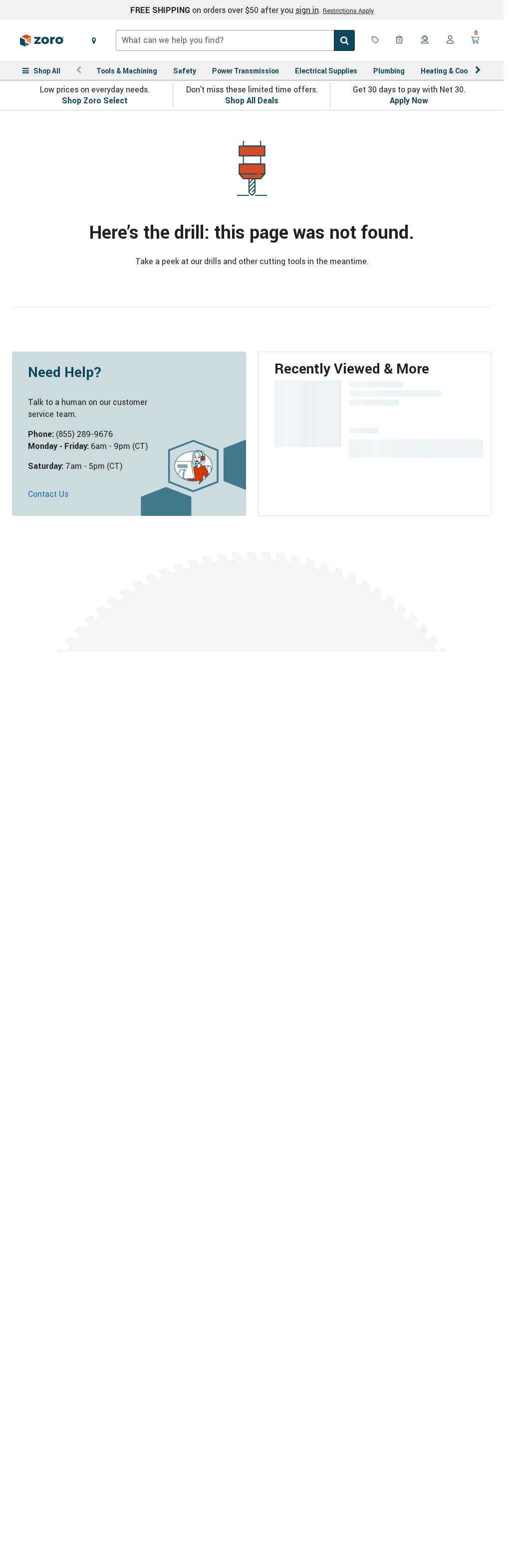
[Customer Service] (425, 40)
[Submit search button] (344, 40)
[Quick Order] (400, 40)
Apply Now (409, 100)
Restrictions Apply (348, 10)
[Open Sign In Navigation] (450, 40)
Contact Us (48, 493)
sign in (307, 10)
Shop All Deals (251, 100)
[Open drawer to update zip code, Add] (94, 40)
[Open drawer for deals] (375, 40)
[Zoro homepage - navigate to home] (42, 40)
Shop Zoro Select (95, 100)
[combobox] (235, 40)
